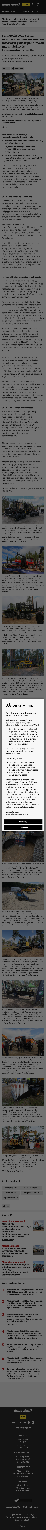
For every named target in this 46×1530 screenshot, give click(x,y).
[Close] (41, 701)
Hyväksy (23, 822)
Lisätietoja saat (17, 813)
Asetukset (23, 827)
